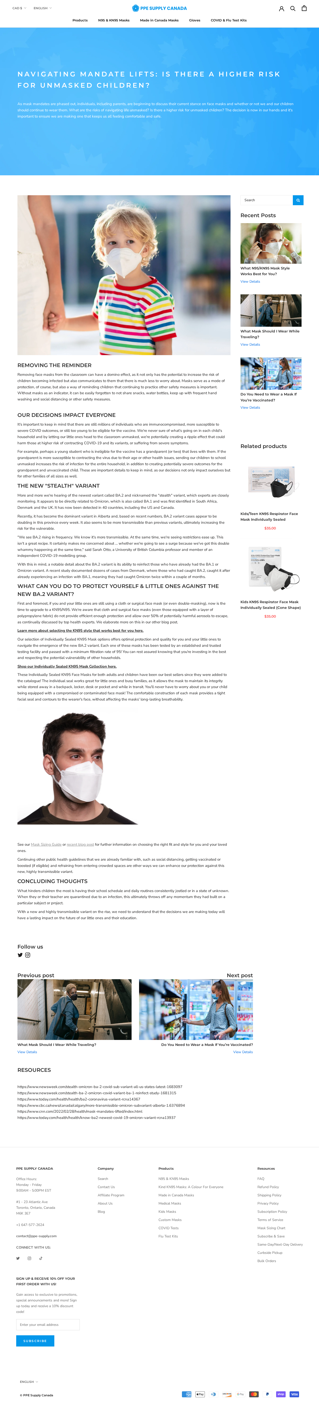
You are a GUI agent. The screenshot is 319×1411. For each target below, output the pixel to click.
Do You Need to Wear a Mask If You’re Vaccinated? (207, 1044)
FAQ (260, 1178)
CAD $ (17, 8)
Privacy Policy (268, 1203)
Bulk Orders (266, 1261)
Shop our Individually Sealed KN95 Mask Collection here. (67, 666)
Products (80, 20)
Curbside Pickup (269, 1252)
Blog (101, 1211)
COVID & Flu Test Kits (229, 20)
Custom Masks (170, 1220)
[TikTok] (41, 1258)
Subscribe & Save (271, 1236)
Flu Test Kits (168, 1236)
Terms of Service (270, 1220)
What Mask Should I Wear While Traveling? (56, 1044)
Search (103, 1178)
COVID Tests (169, 1228)
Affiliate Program (111, 1195)
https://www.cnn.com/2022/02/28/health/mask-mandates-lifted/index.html (79, 1111)
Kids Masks (167, 1211)
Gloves (194, 20)
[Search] (293, 8)
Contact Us (106, 1187)
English (41, 8)
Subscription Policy (272, 1211)
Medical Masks (170, 1203)
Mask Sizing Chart (271, 1228)
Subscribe (35, 1341)
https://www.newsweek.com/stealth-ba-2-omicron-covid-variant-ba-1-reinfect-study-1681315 (96, 1092)
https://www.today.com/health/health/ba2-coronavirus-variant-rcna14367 (78, 1099)
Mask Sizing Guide (46, 844)
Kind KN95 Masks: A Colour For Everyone (191, 1187)
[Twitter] (18, 1258)
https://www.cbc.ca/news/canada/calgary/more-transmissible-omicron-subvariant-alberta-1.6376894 (101, 1105)
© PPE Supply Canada (36, 1395)
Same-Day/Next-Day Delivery (280, 1244)
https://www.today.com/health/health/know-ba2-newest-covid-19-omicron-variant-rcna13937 (96, 1117)
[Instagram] (29, 1258)
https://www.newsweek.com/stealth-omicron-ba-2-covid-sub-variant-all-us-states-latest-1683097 (99, 1086)
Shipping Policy (269, 1195)
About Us (105, 1203)
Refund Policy (268, 1187)
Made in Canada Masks (159, 20)
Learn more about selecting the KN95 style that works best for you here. (80, 630)
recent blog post (80, 844)
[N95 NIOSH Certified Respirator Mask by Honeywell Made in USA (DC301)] (124, 765)
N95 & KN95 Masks (114, 20)
